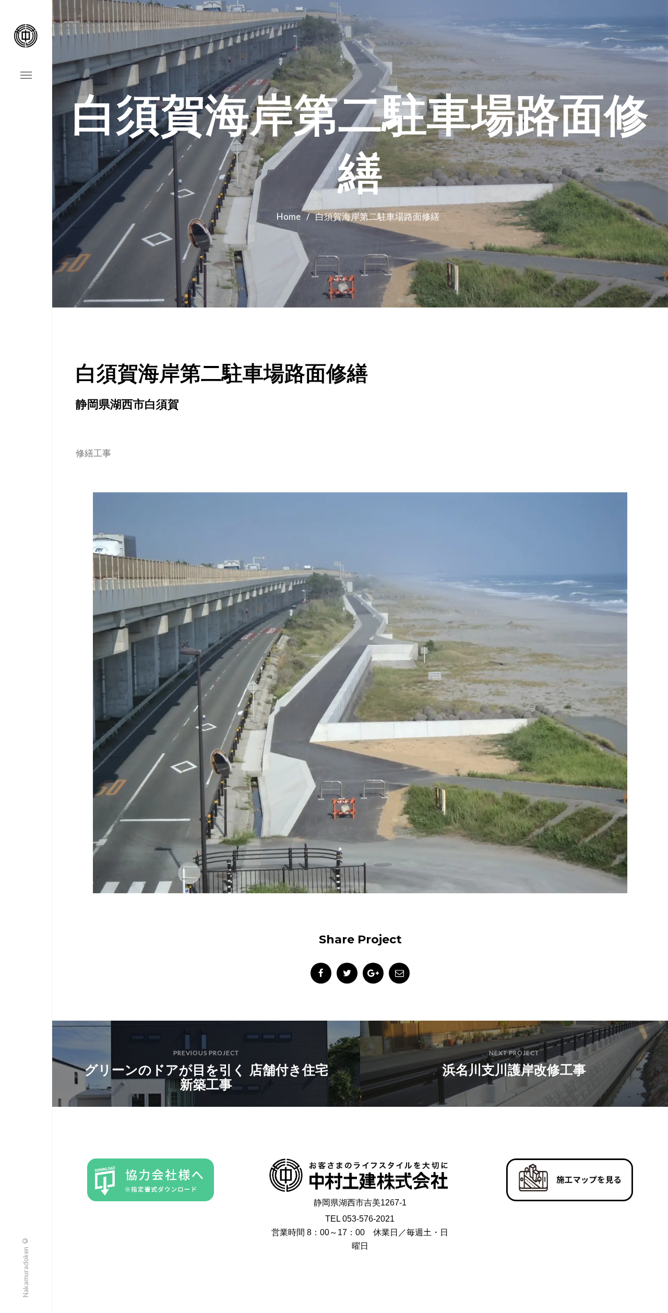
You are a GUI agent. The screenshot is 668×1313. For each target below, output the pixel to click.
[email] (399, 973)
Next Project (514, 1053)
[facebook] (321, 973)
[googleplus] (373, 973)
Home (289, 216)
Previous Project (206, 1053)
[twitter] (347, 973)
